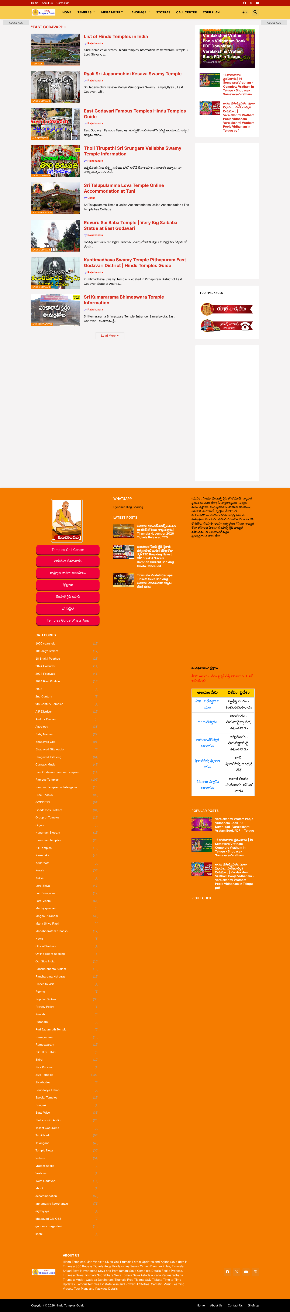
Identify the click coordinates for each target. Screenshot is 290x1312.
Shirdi (67, 1059)
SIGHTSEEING (67, 1052)
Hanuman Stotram (67, 832)
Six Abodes (67, 1082)
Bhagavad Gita (67, 741)
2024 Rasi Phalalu (67, 681)
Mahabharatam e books (67, 931)
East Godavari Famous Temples (67, 772)
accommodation (67, 1196)
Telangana (67, 1143)
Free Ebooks (67, 795)
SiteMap (253, 1305)
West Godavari (67, 1181)
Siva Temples (67, 1074)
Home (34, 2)
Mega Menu (110, 12)
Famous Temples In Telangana (67, 787)
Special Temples (67, 1097)
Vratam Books (67, 1165)
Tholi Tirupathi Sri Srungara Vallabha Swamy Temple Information (132, 151)
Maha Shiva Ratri (67, 923)
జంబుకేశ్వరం (207, 722)
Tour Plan (211, 12)
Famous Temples (67, 779)
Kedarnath (67, 863)
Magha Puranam (67, 916)
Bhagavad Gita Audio (67, 749)
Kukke (67, 878)
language (138, 12)
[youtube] (257, 3)
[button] (245, 12)
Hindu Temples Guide (70, 1305)
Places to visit (67, 984)
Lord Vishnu (67, 900)
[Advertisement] (227, 211)
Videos (67, 1158)
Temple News (67, 1150)
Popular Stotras (67, 999)
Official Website (67, 946)
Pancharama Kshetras (67, 976)
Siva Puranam (67, 1067)
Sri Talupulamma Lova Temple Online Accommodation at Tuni (124, 188)
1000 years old (67, 643)
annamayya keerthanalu (67, 1203)
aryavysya (67, 1211)
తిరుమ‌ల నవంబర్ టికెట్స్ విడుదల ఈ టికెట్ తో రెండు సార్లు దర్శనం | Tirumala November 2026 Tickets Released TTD (156, 531)
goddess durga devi (67, 1226)
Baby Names (67, 734)
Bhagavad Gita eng (67, 757)
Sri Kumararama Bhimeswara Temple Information (124, 299)
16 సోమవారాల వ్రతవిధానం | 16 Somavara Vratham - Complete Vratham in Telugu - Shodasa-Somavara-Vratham (238, 84)
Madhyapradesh (67, 908)
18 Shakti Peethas (67, 658)
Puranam (67, 1021)
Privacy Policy (67, 1006)
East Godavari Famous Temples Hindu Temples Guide (135, 113)
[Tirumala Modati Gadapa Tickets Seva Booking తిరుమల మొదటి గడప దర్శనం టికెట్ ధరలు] (123, 580)
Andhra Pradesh (67, 719)
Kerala (67, 870)
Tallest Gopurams (67, 1128)
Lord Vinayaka (67, 893)
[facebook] (244, 3)
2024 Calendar (67, 666)
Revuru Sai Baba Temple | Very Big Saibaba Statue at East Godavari (130, 225)
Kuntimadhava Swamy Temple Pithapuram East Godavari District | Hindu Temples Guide (135, 262)
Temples (84, 12)
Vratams (67, 1173)
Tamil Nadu (67, 1135)
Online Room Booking (67, 953)
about (67, 1188)
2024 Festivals (67, 673)
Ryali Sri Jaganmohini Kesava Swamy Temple (133, 73)
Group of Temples (67, 817)
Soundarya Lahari (67, 1090)
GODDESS (67, 802)
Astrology (67, 726)
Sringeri (67, 1105)
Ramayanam (67, 1037)
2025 (67, 688)
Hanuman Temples (67, 840)
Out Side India (67, 961)
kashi (67, 1233)
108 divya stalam (67, 651)
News (67, 938)
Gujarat (67, 825)
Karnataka (67, 855)
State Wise (67, 1112)
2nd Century (67, 696)
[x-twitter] (251, 3)
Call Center (186, 12)
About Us (47, 2)
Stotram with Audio (67, 1120)
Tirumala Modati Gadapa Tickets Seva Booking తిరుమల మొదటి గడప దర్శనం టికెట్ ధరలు (155, 581)
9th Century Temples (67, 704)
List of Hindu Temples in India (116, 36)
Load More (108, 335)
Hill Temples (67, 848)
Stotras (163, 12)
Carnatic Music (67, 764)
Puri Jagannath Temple (67, 1029)
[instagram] (255, 1272)
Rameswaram (67, 1044)
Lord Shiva (67, 885)
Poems (67, 991)
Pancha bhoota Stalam (67, 968)
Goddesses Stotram (67, 810)
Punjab (67, 1014)
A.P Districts (67, 711)
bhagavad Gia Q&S (67, 1218)
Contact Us (62, 2)
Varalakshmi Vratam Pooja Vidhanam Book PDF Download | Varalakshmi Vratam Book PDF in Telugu (234, 824)
